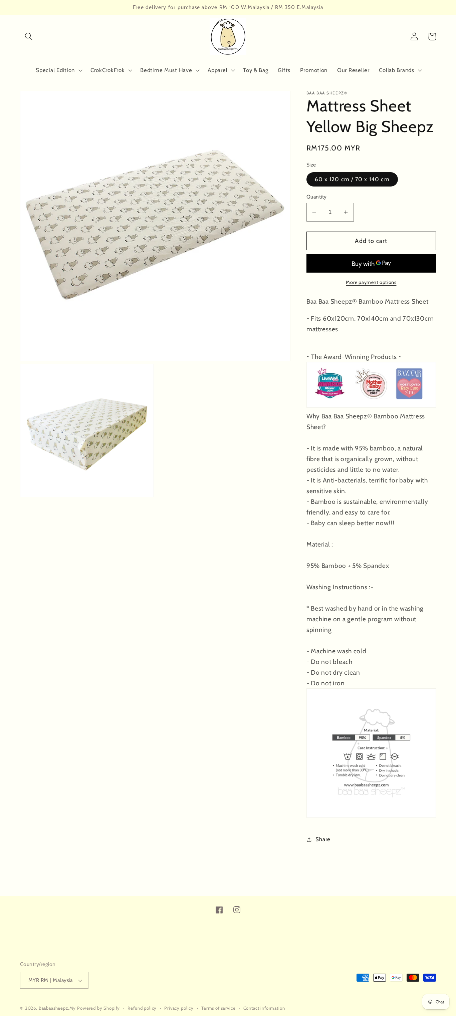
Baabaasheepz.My (57, 1008)
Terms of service (218, 1008)
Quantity (316, 197)
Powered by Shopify (98, 1008)
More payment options (371, 282)
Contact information (264, 1008)
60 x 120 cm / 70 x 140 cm (352, 179)
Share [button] (322, 839)
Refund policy (142, 1008)
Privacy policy (179, 1008)
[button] (29, 36)
